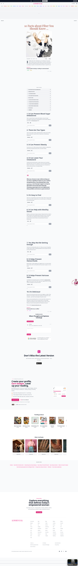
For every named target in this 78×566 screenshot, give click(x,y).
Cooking (76, 6)
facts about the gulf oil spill (43, 465)
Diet (17, 6)
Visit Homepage (39, 512)
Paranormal (26, 6)
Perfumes (54, 532)
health (2, 20)
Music (29, 6)
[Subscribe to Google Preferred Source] (32, 338)
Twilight (48, 6)
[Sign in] (76, 3)
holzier (11, 465)
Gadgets (20, 6)
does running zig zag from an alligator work (25, 467)
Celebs (2, 6)
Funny (31, 526)
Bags (46, 521)
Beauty (23, 6)
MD (36, 58)
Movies (38, 6)
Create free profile (15, 399)
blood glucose (34, 120)
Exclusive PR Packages (46, 544)
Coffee (30, 310)
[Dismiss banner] (50, 337)
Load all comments (30, 321)
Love (45, 6)
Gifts (56, 6)
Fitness (64, 6)
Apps (43, 6)
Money (35, 6)
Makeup (41, 6)
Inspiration (14, 6)
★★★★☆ (75, 20)
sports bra (29, 184)
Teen (69, 6)
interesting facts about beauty (31, 465)
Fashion (46, 524)
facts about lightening (56, 467)
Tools (31, 537)
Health (31, 528)
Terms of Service (32, 546)
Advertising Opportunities (34, 544)
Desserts (61, 523)
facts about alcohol (54, 465)
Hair (61, 526)
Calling (31, 70)
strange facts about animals (41, 467)
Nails (11, 6)
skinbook (49, 467)
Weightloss (72, 6)
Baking (59, 6)
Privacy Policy (57, 544)
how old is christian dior (19, 465)
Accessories (32, 521)
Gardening (5, 6)
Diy (61, 6)
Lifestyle (61, 528)
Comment (28, 334)
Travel (39, 535)
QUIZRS (50, 71)
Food (51, 6)
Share (50, 58)
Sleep (32, 6)
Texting (28, 70)
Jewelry (54, 528)
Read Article (20, 454)
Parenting (46, 532)
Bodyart (67, 6)
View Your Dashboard (25, 399)
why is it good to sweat (63, 465)
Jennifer (29, 58)
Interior (9, 6)
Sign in (29, 401)
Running (54, 6)
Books (39, 523)
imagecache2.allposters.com (36, 305)
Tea (27, 310)
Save (46, 58)
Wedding (54, 535)
